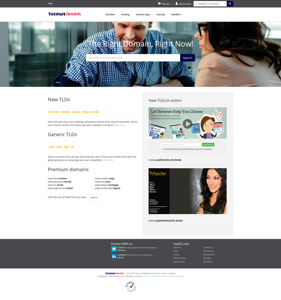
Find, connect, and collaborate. (134, 256)
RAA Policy (207, 261)
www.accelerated (107, 188)
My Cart (165, 3)
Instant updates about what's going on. (137, 249)
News (176, 251)
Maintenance (208, 254)
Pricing (176, 254)
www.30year (106, 184)
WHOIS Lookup (180, 258)
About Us (177, 247)
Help (50, 3)
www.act (55, 184)
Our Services (208, 251)
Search (187, 58)
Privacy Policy (165, 276)
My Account (184, 3)
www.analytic (104, 178)
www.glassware (59, 181)
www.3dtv (57, 178)
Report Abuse (179, 261)
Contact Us (208, 247)
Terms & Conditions (150, 276)
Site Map (207, 258)
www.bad (103, 181)
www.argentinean (60, 188)
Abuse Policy (178, 276)
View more (119, 125)
